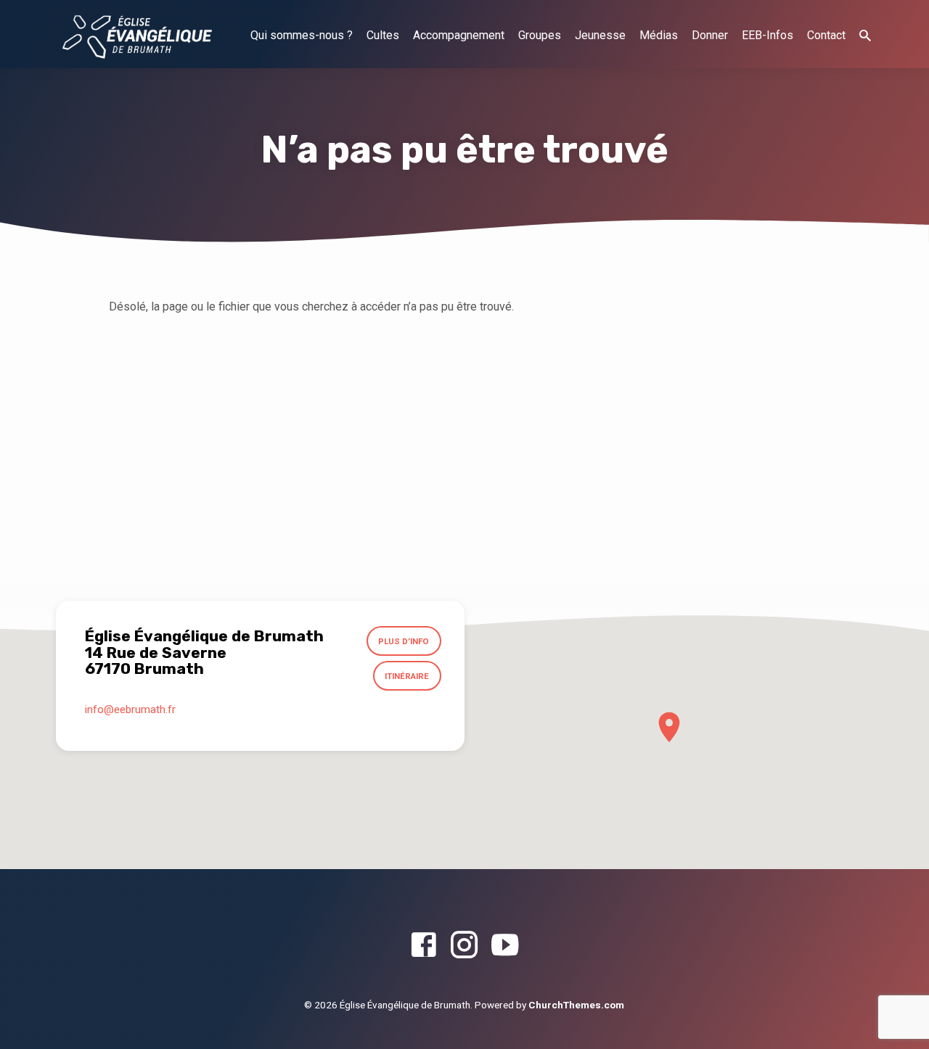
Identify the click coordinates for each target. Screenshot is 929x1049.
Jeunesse (600, 35)
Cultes (383, 35)
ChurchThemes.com (576, 1005)
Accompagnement (458, 35)
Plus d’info (403, 641)
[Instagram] (464, 945)
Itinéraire (407, 676)
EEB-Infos (767, 35)
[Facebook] (423, 945)
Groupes (539, 35)
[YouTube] (504, 945)
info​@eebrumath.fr (130, 709)
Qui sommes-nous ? (301, 35)
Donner (710, 35)
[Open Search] (865, 36)
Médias (658, 35)
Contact (826, 35)
